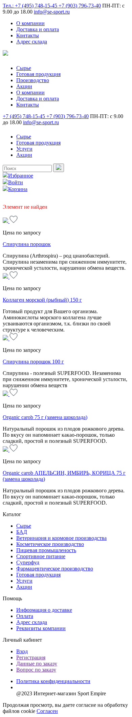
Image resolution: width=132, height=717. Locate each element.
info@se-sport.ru (52, 12)
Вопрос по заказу (36, 670)
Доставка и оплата (37, 29)
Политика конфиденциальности (53, 681)
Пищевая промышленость (46, 550)
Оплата (24, 616)
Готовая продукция (38, 74)
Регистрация (30, 657)
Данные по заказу (36, 663)
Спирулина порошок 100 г (33, 361)
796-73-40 (80, 5)
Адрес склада (31, 41)
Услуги (24, 149)
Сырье (23, 68)
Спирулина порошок (27, 244)
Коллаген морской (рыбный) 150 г (42, 300)
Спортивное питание (40, 556)
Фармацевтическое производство (54, 568)
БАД (21, 532)
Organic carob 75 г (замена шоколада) (45, 417)
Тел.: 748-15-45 (31, 5)
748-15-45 (24, 116)
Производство (32, 80)
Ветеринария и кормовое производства (61, 538)
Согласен (47, 711)
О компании (30, 23)
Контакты (27, 35)
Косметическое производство (50, 544)
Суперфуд (27, 562)
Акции (24, 86)
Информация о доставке (44, 610)
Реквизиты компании (41, 628)
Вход (22, 651)
